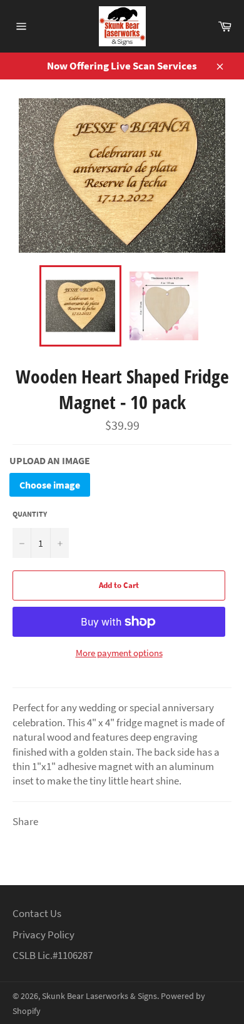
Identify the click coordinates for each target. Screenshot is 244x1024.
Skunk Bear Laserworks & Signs (99, 996)
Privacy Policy (43, 934)
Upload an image (49, 460)
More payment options (119, 653)
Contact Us (37, 913)
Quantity (30, 514)
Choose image (49, 485)
